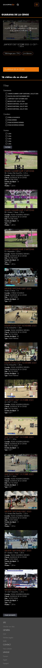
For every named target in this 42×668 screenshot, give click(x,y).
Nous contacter (7, 649)
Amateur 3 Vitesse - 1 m (12, 291)
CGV (4, 634)
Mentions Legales (8, 638)
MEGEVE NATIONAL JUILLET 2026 (18, 288)
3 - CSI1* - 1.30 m (10, 476)
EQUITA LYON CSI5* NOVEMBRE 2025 (20, 326)
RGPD (4, 641)
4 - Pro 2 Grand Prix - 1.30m (13, 328)
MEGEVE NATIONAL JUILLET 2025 (18, 511)
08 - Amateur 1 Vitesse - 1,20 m (14, 212)
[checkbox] (22, 93)
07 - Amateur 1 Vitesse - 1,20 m (14, 553)
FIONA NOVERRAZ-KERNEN (20, 404)
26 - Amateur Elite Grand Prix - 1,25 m (16, 173)
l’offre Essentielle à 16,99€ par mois (25, 28)
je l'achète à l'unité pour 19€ (21, 30)
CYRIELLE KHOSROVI (17, 293)
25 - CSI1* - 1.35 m (11, 402)
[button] (8, 147)
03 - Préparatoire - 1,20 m (12, 251)
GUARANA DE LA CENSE (18, 177)
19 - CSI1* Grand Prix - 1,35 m (14, 592)
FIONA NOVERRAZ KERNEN (20, 175)
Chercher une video (8, 627)
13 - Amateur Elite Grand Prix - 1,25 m (16, 513)
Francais (5, 656)
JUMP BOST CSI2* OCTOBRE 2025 (19, 400)
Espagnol (5, 663)
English (5, 660)
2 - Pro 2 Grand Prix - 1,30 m (13, 365)
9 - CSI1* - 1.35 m (10, 439)
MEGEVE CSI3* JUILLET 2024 (16, 590)
